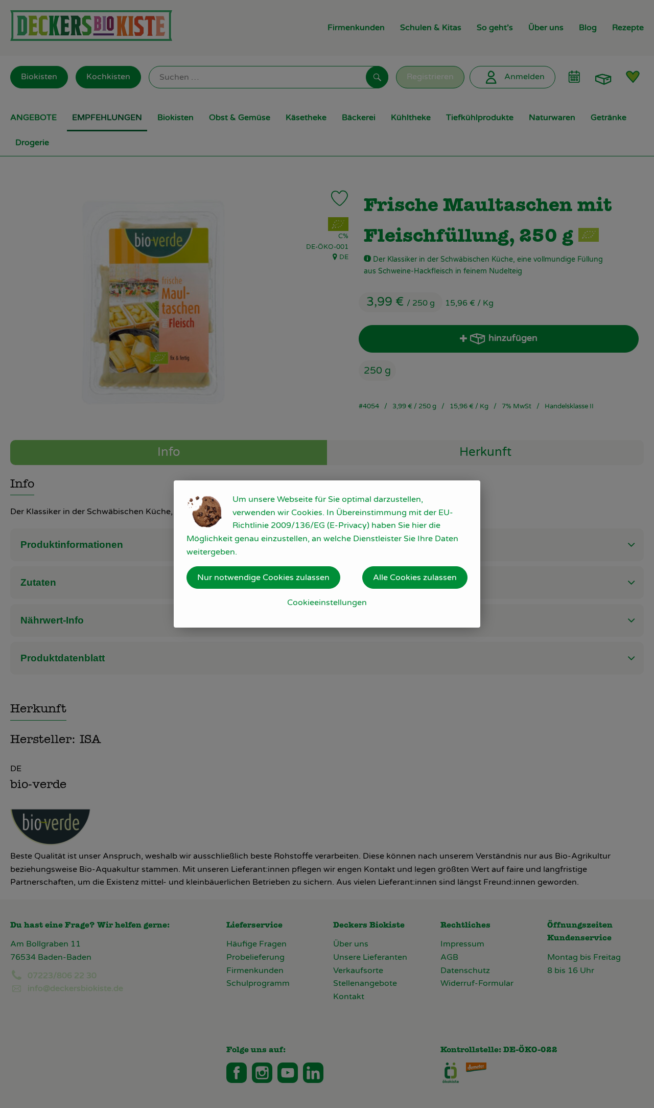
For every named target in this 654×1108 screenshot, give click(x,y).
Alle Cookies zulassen (415, 577)
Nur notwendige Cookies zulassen (263, 577)
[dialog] (327, 554)
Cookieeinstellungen (327, 602)
